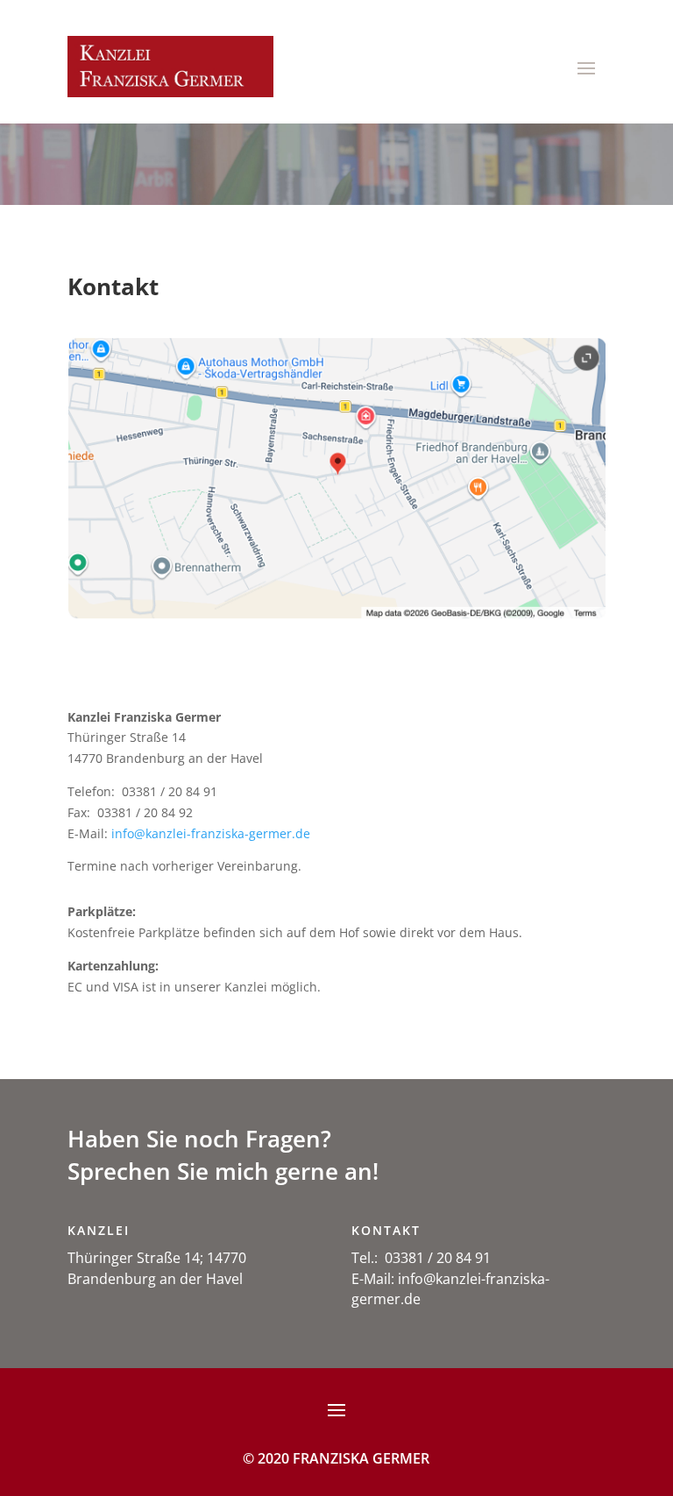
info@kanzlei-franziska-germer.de (210, 833)
